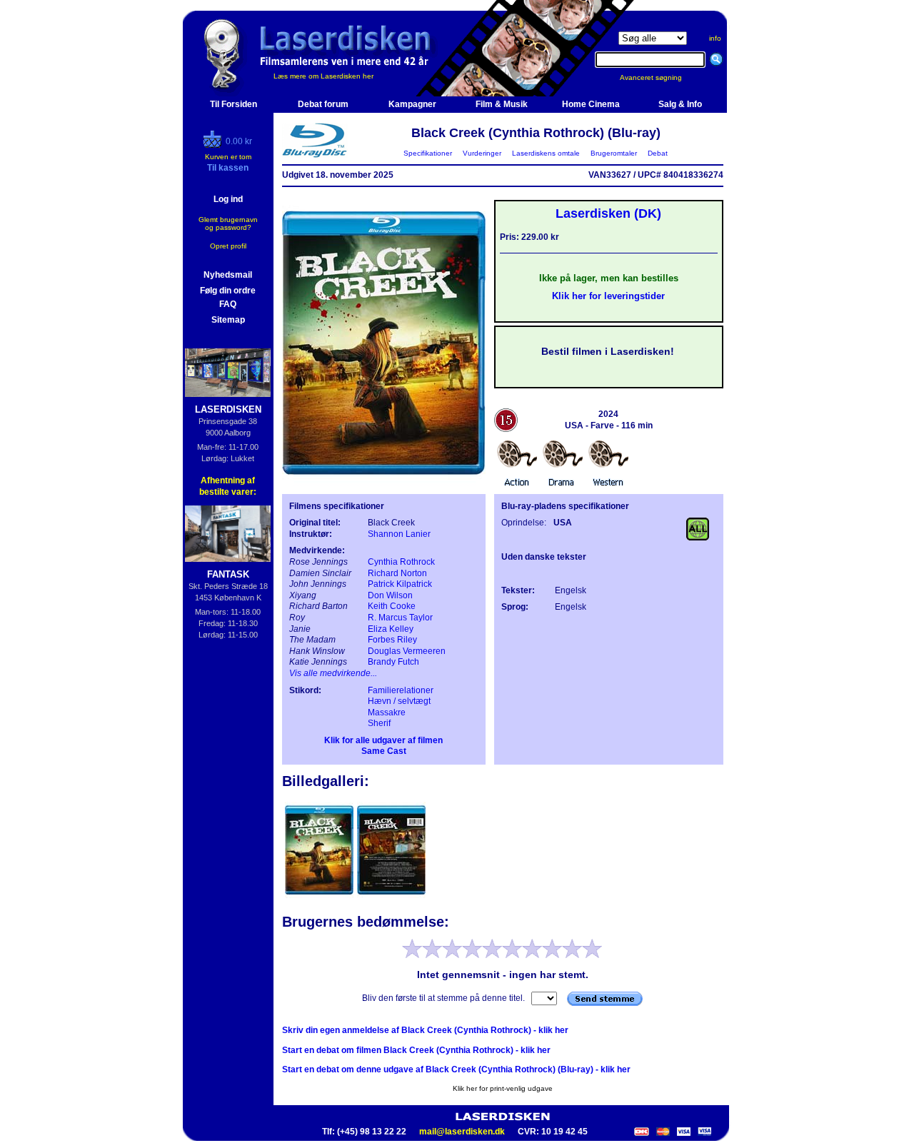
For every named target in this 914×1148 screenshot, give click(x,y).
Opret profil (228, 246)
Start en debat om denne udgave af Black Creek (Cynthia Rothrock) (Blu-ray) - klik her (456, 1069)
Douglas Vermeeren (407, 651)
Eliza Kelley (390, 629)
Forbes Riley (392, 640)
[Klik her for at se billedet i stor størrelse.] (320, 897)
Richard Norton (397, 573)
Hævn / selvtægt (399, 701)
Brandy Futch (393, 662)
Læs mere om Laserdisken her (323, 76)
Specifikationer (427, 153)
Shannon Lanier (399, 534)
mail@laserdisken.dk (462, 1132)
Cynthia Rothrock (401, 562)
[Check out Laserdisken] (214, 145)
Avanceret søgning (659, 77)
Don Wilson (390, 595)
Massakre (387, 713)
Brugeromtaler (613, 153)
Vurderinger (482, 153)
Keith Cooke (392, 606)
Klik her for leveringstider (608, 296)
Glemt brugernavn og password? (228, 223)
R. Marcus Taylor (400, 618)
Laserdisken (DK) (608, 213)
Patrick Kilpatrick (400, 584)
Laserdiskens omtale (546, 153)
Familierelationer (400, 690)
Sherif (379, 723)
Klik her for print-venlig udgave (503, 1088)
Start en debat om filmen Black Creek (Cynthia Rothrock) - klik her (416, 1050)
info (715, 38)
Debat (657, 153)
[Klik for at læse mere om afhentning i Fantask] (228, 533)
